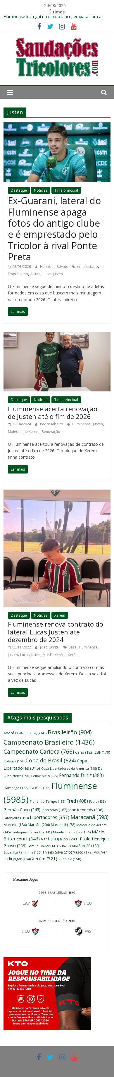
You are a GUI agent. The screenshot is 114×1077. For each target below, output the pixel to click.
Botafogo (35, 733)
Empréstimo (18, 273)
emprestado (87, 266)
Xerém (59, 615)
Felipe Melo (44, 776)
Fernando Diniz (81, 775)
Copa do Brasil (50, 760)
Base (72, 647)
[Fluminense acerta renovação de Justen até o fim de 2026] (57, 335)
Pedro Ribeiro (52, 424)
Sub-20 (89, 845)
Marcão (39, 824)
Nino (69, 839)
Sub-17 (68, 846)
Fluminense (81, 424)
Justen (35, 273)
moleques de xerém (32, 832)
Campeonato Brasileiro (49, 742)
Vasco (83, 852)
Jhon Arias (54, 809)
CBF (102, 752)
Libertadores (49, 817)
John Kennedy (85, 809)
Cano (84, 752)
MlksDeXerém (54, 654)
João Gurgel (50, 647)
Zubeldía (69, 859)
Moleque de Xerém (23, 431)
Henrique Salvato (54, 266)
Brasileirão (69, 732)
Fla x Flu (40, 787)
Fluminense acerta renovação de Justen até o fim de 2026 (52, 412)
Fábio (97, 801)
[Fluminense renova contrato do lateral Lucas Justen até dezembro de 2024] (57, 493)
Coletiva (14, 761)
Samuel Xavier (43, 846)
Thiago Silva (57, 852)
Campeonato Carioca (39, 751)
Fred (77, 801)
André (13, 733)
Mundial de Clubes (72, 832)
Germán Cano (22, 809)
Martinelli (63, 824)
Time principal (66, 190)
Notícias (40, 190)
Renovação (51, 431)
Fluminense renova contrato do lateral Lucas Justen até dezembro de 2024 (55, 632)
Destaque (19, 190)
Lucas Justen (53, 273)
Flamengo (16, 787)
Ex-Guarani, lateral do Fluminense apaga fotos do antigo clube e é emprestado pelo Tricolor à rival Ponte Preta (54, 228)
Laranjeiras (16, 818)
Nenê (50, 839)
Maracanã (89, 817)
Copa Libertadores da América (69, 768)
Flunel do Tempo (47, 801)
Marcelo (15, 824)
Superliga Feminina (22, 852)
